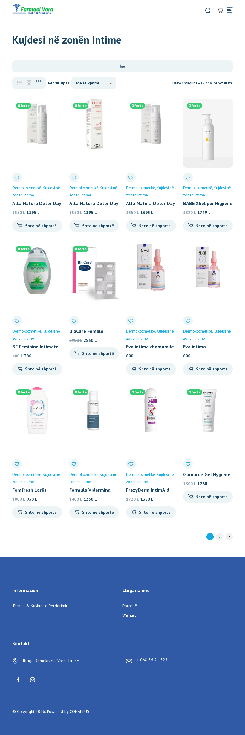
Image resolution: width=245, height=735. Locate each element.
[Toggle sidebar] (122, 66)
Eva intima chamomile (150, 347)
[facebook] (18, 679)
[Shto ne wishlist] (17, 177)
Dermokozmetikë (26, 187)
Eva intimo (194, 347)
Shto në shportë (41, 225)
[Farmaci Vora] (32, 9)
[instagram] (33, 679)
